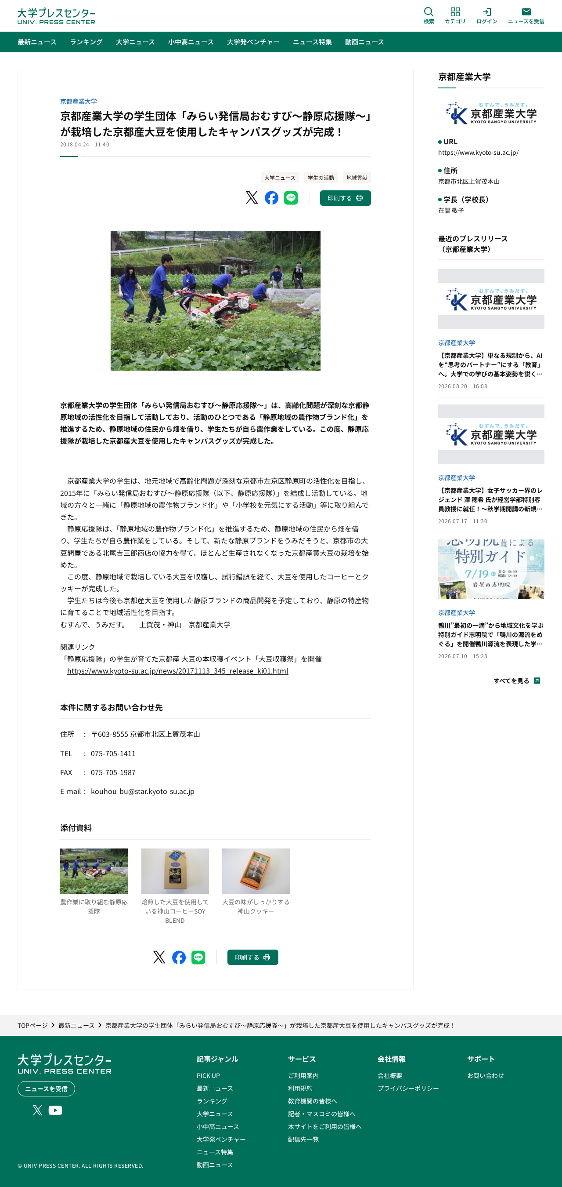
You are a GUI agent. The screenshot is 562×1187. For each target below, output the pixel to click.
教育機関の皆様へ (312, 1100)
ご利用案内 (303, 1075)
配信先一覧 (303, 1139)
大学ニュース (279, 177)
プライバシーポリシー (408, 1088)
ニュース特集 (215, 1151)
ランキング (212, 1100)
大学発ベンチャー (221, 1139)
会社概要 (390, 1075)
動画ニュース (215, 1164)
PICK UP (208, 1075)
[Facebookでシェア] (272, 198)
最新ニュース (215, 1088)
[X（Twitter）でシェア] (252, 198)
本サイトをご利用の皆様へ (325, 1126)
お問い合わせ (485, 1075)
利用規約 (300, 1088)
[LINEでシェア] (291, 198)
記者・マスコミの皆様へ (322, 1113)
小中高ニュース (218, 1126)
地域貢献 (356, 177)
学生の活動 (321, 177)
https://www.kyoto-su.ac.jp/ (478, 152)
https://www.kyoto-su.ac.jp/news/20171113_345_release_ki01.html (177, 670)
